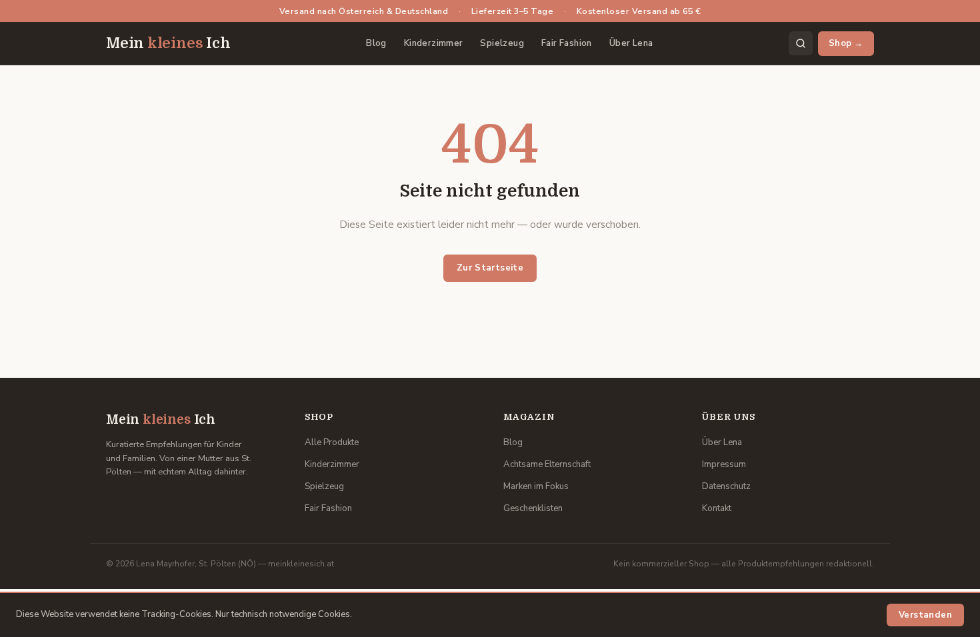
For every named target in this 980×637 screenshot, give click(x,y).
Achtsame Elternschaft (547, 464)
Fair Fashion (566, 43)
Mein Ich (168, 43)
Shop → (846, 43)
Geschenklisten (533, 508)
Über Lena (631, 43)
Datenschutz (726, 486)
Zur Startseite (490, 268)
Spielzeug (502, 43)
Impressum (724, 464)
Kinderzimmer (433, 43)
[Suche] (801, 43)
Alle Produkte (332, 442)
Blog (376, 43)
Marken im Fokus (536, 486)
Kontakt (716, 508)
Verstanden (925, 615)
